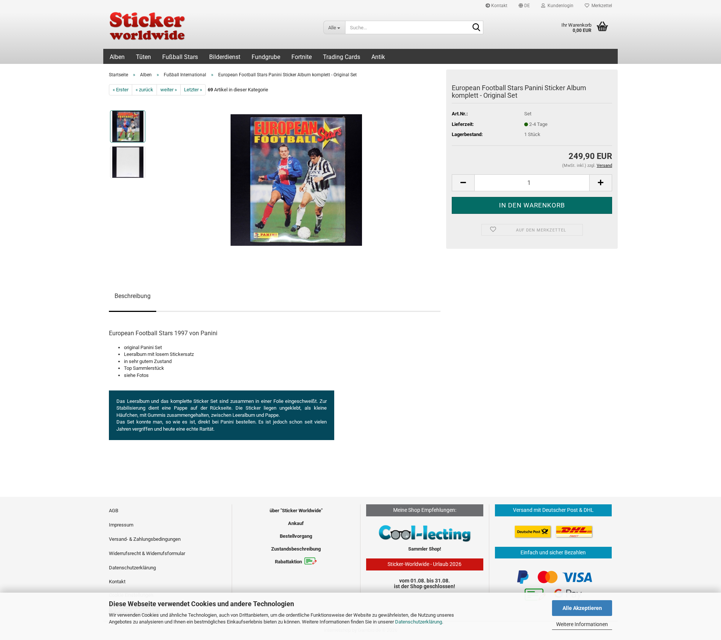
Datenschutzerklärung (418, 622)
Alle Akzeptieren (582, 608)
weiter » (168, 89)
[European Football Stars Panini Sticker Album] (296, 180)
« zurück (144, 89)
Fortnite (301, 57)
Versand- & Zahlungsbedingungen (145, 539)
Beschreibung (133, 296)
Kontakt (498, 5)
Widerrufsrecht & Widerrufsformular (147, 553)
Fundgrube (266, 57)
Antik (378, 57)
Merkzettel (600, 5)
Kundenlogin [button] (559, 5)
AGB (113, 510)
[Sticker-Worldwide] (210, 30)
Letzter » (193, 89)
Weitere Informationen (582, 624)
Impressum (121, 525)
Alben (117, 57)
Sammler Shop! (424, 549)
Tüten (143, 57)
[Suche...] (476, 28)
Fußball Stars (180, 57)
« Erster (120, 89)
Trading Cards (341, 57)
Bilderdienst (224, 57)
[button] (524, 5)
